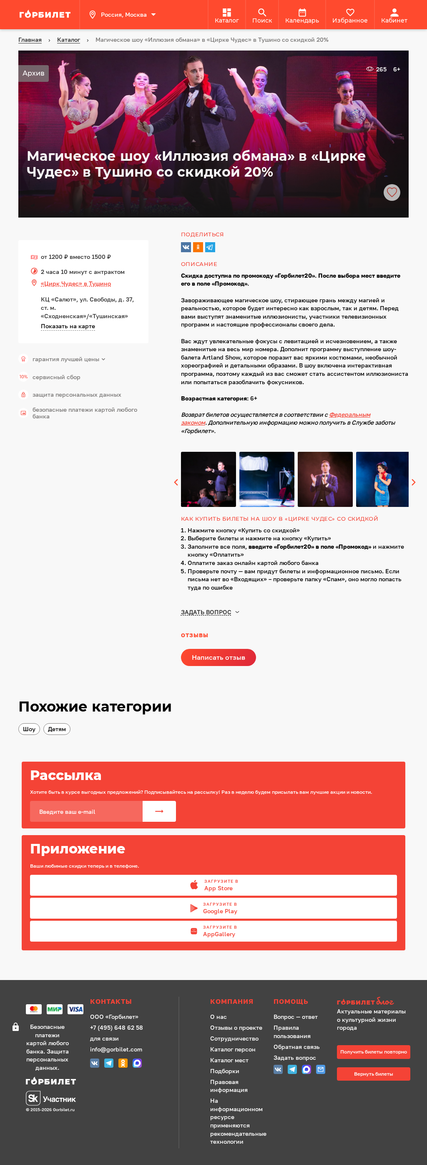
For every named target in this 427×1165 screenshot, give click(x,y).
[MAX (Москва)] (137, 1064)
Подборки (224, 1070)
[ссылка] (46, 14)
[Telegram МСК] (108, 1064)
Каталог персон (233, 1049)
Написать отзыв (218, 657)
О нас (218, 1016)
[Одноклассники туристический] (123, 1064)
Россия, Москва (124, 14)
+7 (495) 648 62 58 (116, 1027)
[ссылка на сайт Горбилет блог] (373, 1002)
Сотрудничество (234, 1038)
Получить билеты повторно (373, 1051)
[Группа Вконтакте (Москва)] (94, 1064)
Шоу (29, 728)
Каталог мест (229, 1060)
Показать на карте (68, 325)
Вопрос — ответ (296, 1016)
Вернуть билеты (373, 1074)
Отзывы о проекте (236, 1027)
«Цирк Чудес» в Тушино (76, 283)
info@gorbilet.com (116, 1049)
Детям (57, 728)
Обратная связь (297, 1046)
